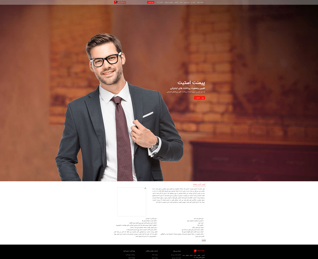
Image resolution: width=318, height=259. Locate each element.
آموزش (176, 2)
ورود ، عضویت (199, 98)
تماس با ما (160, 2)
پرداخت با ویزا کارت (130, 255)
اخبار (181, 2)
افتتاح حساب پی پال (176, 255)
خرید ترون (186, 2)
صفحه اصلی (200, 2)
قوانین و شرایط (169, 2)
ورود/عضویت (150, 2)
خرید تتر (193, 2)
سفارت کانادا (155, 255)
